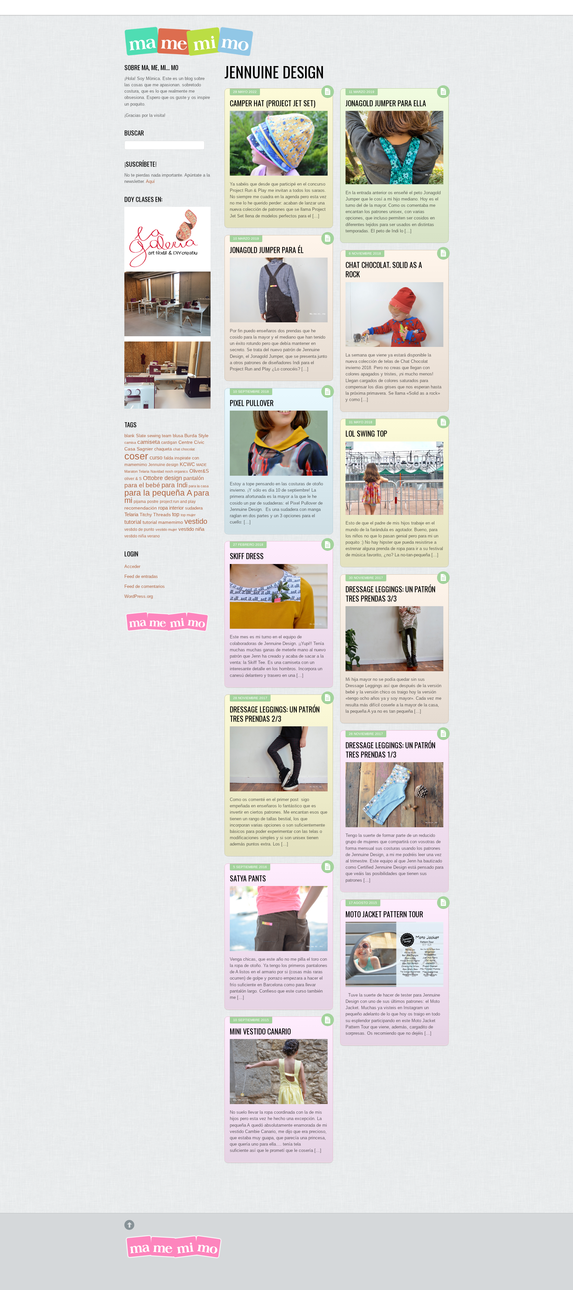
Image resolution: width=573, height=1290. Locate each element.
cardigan (169, 442)
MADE (201, 465)
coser (136, 455)
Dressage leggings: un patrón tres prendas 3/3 (390, 594)
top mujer (188, 515)
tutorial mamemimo (163, 522)
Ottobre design (162, 477)
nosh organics (176, 471)
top (175, 514)
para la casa (199, 486)
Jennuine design (163, 464)
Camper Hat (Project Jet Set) (272, 103)
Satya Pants (248, 878)
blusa (178, 435)
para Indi (174, 485)
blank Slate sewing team (147, 435)
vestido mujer (166, 529)
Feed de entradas (141, 576)
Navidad (157, 471)
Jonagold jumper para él (267, 249)
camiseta (148, 442)
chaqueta (163, 448)
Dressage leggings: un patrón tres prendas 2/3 (275, 714)
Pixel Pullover (252, 402)
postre (153, 501)
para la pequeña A (158, 492)
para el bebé (142, 485)
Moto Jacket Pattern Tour (384, 914)
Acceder (132, 566)
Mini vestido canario (260, 1031)
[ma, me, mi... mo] (167, 630)
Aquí (150, 181)
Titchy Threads (155, 514)
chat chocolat (184, 449)
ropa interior (171, 508)
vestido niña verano (142, 536)
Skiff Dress (247, 555)
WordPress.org (138, 596)
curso (156, 457)
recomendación (140, 508)
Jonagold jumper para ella (386, 103)
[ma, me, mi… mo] (190, 51)
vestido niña (191, 529)
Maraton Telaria (136, 471)
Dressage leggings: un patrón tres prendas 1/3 (390, 750)
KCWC (187, 464)
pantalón (193, 478)
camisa (130, 442)
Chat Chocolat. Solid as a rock (384, 269)
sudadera (194, 508)
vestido (195, 521)
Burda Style (196, 435)
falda (168, 457)
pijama (140, 501)
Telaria (131, 514)
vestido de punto (139, 529)
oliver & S (133, 478)
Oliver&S (199, 471)
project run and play (178, 501)
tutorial (132, 522)
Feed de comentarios (144, 586)
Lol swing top (366, 433)
